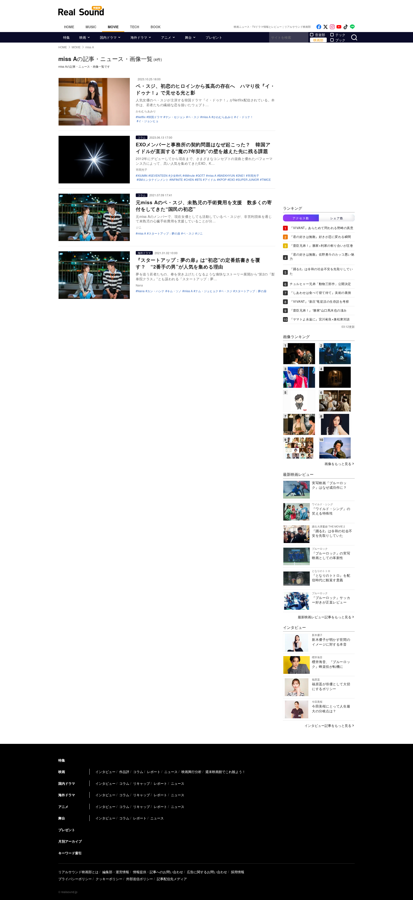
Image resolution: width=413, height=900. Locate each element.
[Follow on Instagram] (332, 27)
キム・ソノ (174, 291)
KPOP (223, 179)
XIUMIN (142, 175)
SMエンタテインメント (153, 179)
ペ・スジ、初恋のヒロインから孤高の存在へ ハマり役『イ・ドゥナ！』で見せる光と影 (205, 89)
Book (156, 26)
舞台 (188, 37)
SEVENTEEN (159, 175)
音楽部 (320, 34)
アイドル (210, 179)
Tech (134, 26)
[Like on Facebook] (318, 27)
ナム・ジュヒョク (206, 291)
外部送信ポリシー (139, 878)
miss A (206, 117)
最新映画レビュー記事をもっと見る (324, 617)
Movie (113, 26)
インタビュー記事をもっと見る (327, 725)
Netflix (141, 117)
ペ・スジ (193, 117)
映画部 (318, 40)
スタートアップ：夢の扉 (164, 233)
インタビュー (105, 771)
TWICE (266, 179)
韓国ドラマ (155, 117)
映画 (82, 37)
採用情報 (237, 871)
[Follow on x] (325, 27)
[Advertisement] (239, 11)
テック (340, 34)
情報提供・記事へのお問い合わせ (158, 871)
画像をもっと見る (338, 463)
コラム (142, 137)
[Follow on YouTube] (339, 27)
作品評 (124, 771)
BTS (199, 179)
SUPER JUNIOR (248, 179)
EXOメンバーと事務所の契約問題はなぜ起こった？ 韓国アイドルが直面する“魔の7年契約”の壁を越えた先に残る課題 (203, 147)
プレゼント (214, 37)
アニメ (166, 37)
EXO (232, 179)
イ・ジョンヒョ (148, 121)
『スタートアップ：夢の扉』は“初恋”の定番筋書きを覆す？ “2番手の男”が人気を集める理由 (198, 263)
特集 (66, 37)
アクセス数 (301, 218)
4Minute (189, 175)
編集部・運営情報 (115, 871)
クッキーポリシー (109, 878)
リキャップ (141, 783)
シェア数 (336, 218)
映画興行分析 (191, 771)
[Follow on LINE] (352, 27)
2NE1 (241, 175)
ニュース (171, 771)
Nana (141, 291)
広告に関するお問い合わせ (207, 871)
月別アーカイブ (70, 841)
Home (69, 26)
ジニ (200, 233)
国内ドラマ (108, 37)
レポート (153, 771)
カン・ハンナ (155, 291)
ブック (340, 40)
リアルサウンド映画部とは (78, 871)
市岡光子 (253, 175)
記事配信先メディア (172, 878)
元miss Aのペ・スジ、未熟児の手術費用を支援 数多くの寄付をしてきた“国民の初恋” (204, 205)
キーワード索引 (70, 853)
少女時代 (176, 175)
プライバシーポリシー (75, 878)
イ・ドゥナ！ (244, 117)
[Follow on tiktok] (345, 27)
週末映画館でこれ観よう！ (225, 771)
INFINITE (177, 179)
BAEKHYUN (227, 175)
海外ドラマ (138, 37)
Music (91, 26)
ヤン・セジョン (175, 117)
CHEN (189, 179)
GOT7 (201, 175)
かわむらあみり (223, 117)
